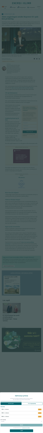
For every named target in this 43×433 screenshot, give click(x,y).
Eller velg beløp (3, 419)
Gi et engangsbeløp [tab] (32, 403)
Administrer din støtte (26, 427)
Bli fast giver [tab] (11, 403)
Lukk (21, 430)
